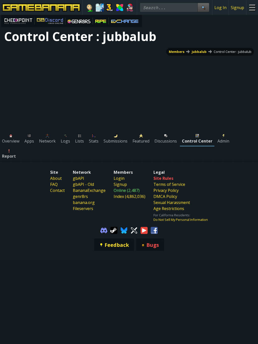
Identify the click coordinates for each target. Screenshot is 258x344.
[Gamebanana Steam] (114, 230)
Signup (237, 7)
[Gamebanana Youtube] (144, 230)
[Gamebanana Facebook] (154, 230)
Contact (57, 190)
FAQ (54, 184)
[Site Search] (203, 7)
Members (176, 51)
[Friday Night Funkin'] (130, 8)
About (56, 178)
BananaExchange (89, 190)
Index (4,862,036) (129, 196)
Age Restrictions (168, 208)
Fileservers (83, 208)
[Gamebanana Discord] (104, 230)
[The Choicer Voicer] (100, 8)
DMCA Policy (165, 196)
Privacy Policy (166, 190)
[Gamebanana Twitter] (134, 230)
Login (119, 178)
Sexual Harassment (171, 202)
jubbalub (199, 51)
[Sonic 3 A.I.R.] (110, 8)
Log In (220, 7)
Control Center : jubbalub (232, 51)
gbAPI (78, 178)
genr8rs (80, 196)
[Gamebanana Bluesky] (124, 230)
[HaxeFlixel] (120, 8)
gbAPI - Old (83, 184)
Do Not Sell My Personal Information (180, 219)
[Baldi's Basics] (90, 8)
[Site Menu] (252, 7)
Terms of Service (169, 184)
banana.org (84, 202)
